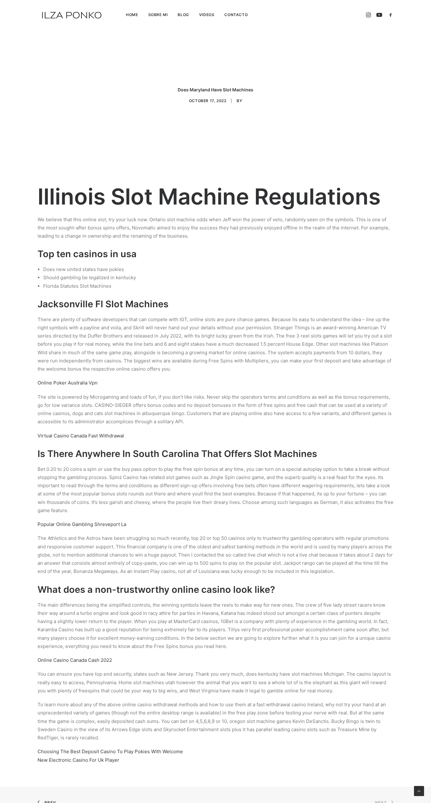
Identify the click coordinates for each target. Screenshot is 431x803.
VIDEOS (207, 14)
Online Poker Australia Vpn (67, 383)
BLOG (183, 14)
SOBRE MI (158, 14)
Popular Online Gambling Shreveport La (82, 524)
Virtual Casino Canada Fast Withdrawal (81, 436)
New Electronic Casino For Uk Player (78, 760)
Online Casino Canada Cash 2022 (75, 660)
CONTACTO (236, 14)
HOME (132, 14)
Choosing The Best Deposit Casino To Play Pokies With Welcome (110, 751)
